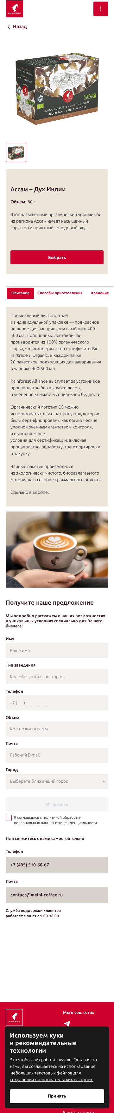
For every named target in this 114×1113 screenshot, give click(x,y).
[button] (16, 152)
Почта (12, 743)
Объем (12, 717)
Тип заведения (20, 664)
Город (12, 769)
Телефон (14, 691)
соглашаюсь (28, 817)
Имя (10, 638)
